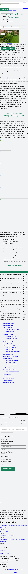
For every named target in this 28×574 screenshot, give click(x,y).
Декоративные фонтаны (12, 364)
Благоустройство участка (9, 341)
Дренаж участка (7, 374)
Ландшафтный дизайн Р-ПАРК (16, 569)
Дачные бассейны (10, 362)
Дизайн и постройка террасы (7, 535)
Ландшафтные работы (8, 325)
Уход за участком (7, 343)
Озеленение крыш (10, 349)
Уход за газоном (4, 531)
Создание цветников (8, 354)
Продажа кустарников (11, 338)
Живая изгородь (10, 331)
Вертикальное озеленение (13, 351)
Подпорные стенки (8, 380)
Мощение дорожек (8, 367)
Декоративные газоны (8, 378)
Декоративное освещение (9, 369)
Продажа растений (8, 334)
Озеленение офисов (11, 347)
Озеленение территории (9, 345)
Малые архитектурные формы (10, 356)
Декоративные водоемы (12, 360)
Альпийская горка (7, 376)
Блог (15, 572)
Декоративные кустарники (12, 329)
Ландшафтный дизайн (8, 323)
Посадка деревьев (7, 327)
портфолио (8, 78)
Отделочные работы (8, 382)
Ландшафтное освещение (12, 371)
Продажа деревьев (11, 336)
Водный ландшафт (7, 358)
